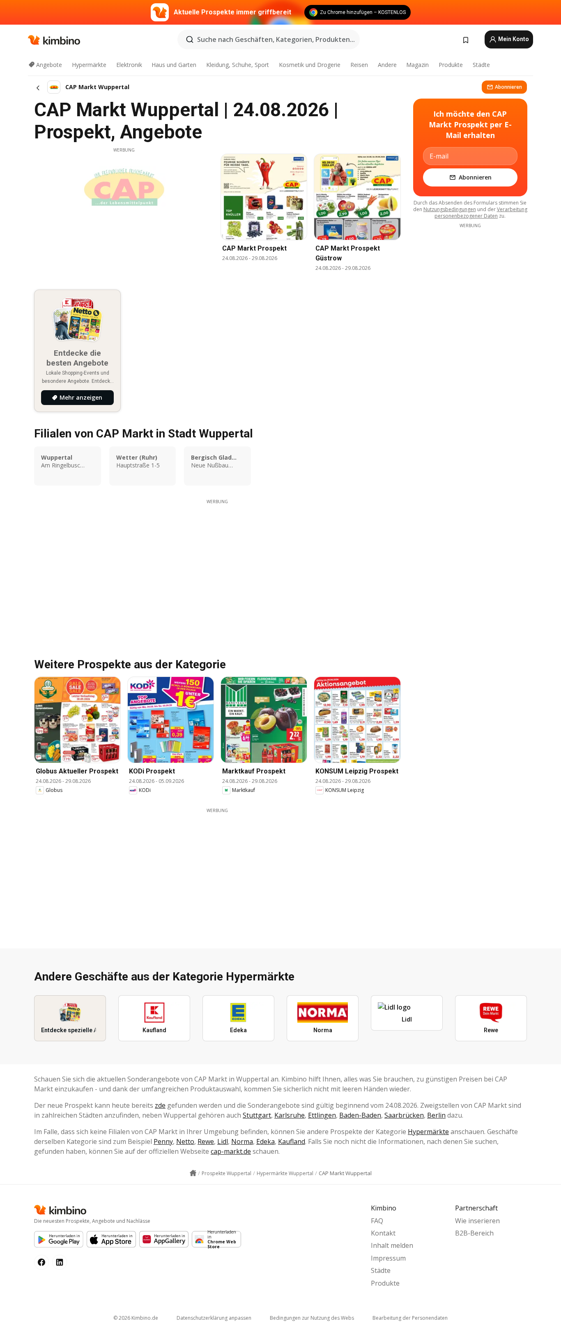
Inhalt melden (392, 1245)
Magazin (417, 65)
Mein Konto (513, 39)
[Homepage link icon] (193, 1173)
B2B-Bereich (474, 1233)
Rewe (206, 1141)
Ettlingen (322, 1115)
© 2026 (135, 1317)
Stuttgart (257, 1115)
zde (160, 1105)
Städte (481, 65)
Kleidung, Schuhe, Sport (237, 65)
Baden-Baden (360, 1115)
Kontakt (383, 1233)
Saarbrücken (404, 1115)
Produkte (451, 65)
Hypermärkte (89, 65)
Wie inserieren (477, 1220)
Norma (242, 1141)
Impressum (388, 1258)
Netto (185, 1141)
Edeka (265, 1141)
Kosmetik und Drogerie (309, 65)
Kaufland (291, 1141)
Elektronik (129, 65)
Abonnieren (508, 86)
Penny (163, 1141)
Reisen (359, 65)
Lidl (222, 1141)
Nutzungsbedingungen (449, 209)
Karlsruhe (289, 1115)
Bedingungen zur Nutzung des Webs (312, 1317)
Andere (387, 65)
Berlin (436, 1115)
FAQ (377, 1220)
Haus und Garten (174, 65)
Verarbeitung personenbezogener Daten (481, 212)
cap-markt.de (231, 1151)
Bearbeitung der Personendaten (410, 1317)
